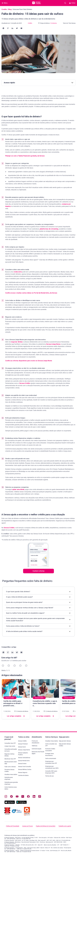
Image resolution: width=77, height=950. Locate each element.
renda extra (18, 272)
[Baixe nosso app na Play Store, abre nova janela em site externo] (21, 803)
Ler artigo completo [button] (14, 716)
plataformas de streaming (49, 229)
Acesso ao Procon (27, 826)
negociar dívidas (17, 342)
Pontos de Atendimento (35, 742)
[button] (3, 28)
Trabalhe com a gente (65, 826)
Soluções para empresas (9, 778)
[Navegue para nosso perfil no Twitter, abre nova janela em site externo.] (22, 796)
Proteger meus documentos (49, 754)
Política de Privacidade (12, 826)
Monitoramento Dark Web (11, 762)
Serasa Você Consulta (24, 766)
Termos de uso (49, 776)
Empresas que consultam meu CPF (51, 762)
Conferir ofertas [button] (39, 571)
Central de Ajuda (36, 748)
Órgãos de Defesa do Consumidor (45, 826)
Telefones (34, 745)
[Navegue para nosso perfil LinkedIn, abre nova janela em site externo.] (34, 796)
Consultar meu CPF (10, 743)
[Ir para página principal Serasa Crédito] (36, 3)
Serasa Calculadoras (24, 757)
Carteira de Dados (23, 775)
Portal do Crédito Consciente (50, 749)
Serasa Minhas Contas (24, 769)
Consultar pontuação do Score (11, 750)
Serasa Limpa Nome (53, 344)
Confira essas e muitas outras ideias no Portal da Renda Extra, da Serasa (31, 293)
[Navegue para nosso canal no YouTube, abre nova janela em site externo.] (17, 796)
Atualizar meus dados (11, 774)
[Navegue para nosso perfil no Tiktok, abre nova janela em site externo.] (11, 796)
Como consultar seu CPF (51, 744)
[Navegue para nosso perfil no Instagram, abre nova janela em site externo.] (6, 796)
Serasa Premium (23, 744)
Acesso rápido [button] (9, 83)
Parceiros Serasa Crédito (9, 770)
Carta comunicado (50, 758)
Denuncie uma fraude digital (38, 752)
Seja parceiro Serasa (65, 741)
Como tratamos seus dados (11, 788)
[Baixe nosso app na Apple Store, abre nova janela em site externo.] (10, 803)
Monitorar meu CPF (10, 759)
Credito (4, 9)
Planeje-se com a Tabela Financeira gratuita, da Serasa (25, 156)
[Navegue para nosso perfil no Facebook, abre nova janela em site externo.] (28, 796)
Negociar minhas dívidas (9, 755)
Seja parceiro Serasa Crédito (65, 744)
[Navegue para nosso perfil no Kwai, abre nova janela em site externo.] (39, 796)
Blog (9, 9)
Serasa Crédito (24, 383)
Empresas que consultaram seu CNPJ (52, 767)
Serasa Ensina (22, 763)
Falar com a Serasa (10, 766)
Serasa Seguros (22, 772)
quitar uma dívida (18, 489)
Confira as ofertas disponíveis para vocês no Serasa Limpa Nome (28, 361)
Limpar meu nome (10, 746)
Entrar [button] (73, 3)
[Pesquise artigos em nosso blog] (65, 3)
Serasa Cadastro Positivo (23, 753)
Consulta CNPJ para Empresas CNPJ (51, 772)
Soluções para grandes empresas (11, 783)
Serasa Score (22, 747)
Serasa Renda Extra (24, 760)
